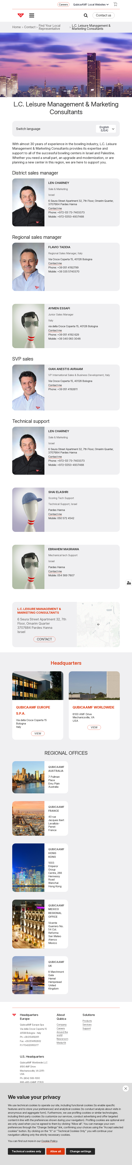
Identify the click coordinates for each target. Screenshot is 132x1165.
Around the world (62, 1034)
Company (62, 1024)
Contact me (55, 208)
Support (87, 1028)
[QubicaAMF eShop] (115, 5)
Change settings (80, 1151)
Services (87, 1024)
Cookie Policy (49, 1141)
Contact (29, 27)
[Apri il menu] (32, 15)
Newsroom (62, 1038)
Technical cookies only (26, 1151)
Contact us (103, 15)
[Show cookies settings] (129, 583)
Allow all (55, 1151)
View (37, 733)
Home (16, 27)
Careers (63, 4)
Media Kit (61, 1042)
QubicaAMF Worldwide (93, 707)
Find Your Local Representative (49, 27)
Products (87, 1020)
